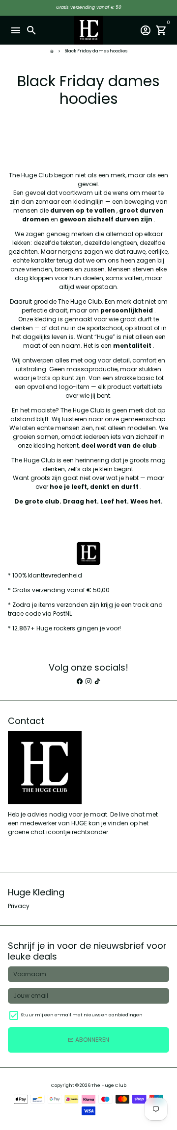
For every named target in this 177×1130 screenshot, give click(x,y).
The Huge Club (108, 1085)
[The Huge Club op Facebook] (80, 681)
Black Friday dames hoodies (95, 51)
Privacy (19, 906)
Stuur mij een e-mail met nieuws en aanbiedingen (82, 1015)
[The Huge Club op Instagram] (88, 681)
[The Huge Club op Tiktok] (97, 681)
